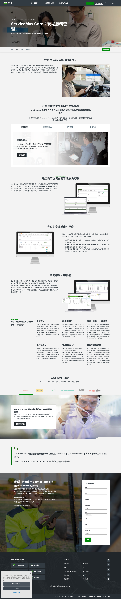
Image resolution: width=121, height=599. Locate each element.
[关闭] (30, 573)
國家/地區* (88, 505)
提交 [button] (88, 540)
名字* (86, 487)
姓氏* (86, 493)
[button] (96, 508)
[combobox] (88, 515)
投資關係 (85, 563)
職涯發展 (66, 575)
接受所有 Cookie (16, 583)
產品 (65, 567)
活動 (84, 575)
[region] (16, 584)
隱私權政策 (92, 596)
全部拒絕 (16, 588)
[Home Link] (12, 20)
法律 (79, 596)
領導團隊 (66, 579)
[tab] (24, 128)
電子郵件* (87, 499)
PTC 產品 (16, 19)
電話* (86, 512)
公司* (86, 518)
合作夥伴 (85, 571)
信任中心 (84, 596)
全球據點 (85, 579)
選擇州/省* (88, 530)
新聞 (84, 567)
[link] (106, 49)
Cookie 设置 (106, 596)
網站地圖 (99, 596)
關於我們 (66, 563)
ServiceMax (23, 19)
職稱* (86, 524)
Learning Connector (70, 571)
